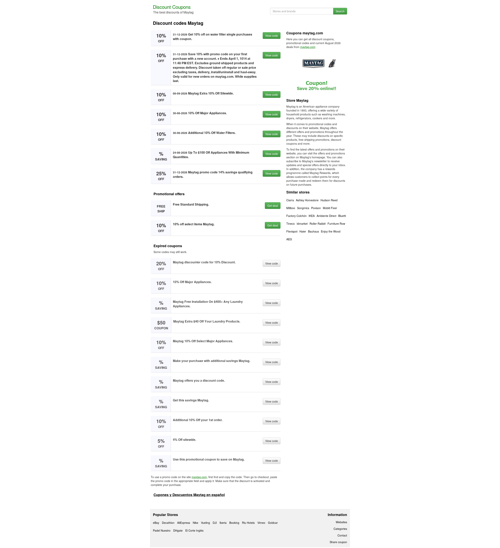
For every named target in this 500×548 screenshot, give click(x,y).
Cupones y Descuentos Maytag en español (189, 494)
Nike (195, 523)
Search (340, 11)
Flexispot (291, 231)
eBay (156, 523)
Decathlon (168, 523)
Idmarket (302, 223)
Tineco (290, 223)
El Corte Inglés (194, 530)
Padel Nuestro (162, 530)
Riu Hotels (248, 523)
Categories (340, 529)
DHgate (178, 530)
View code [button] (271, 35)
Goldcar (273, 523)
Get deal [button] (272, 206)
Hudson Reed (329, 200)
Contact (342, 535)
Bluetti (342, 216)
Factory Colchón (296, 216)
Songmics (303, 208)
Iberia (223, 523)
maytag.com (199, 477)
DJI (215, 523)
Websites (341, 522)
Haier (302, 231)
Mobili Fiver (330, 208)
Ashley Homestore (307, 200)
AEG (289, 239)
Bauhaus (313, 231)
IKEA (312, 216)
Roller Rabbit (318, 223)
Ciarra (290, 200)
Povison (316, 208)
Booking (234, 523)
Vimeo (261, 523)
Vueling (205, 523)
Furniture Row (336, 223)
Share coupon (338, 542)
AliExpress (183, 523)
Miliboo (290, 208)
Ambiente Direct (326, 216)
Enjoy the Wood (330, 231)
